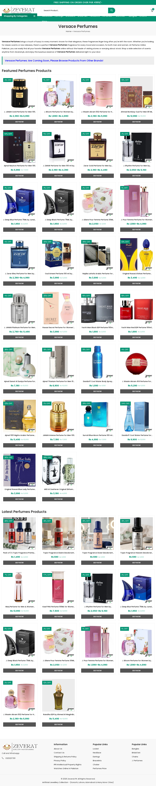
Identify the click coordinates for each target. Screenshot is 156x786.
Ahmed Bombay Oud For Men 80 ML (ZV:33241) (136, 112)
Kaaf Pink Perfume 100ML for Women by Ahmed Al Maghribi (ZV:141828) (59, 607)
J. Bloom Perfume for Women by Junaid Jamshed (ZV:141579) (58, 112)
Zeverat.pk (19, 52)
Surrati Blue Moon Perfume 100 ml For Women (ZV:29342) (97, 435)
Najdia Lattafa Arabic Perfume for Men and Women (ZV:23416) (98, 274)
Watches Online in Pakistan (66, 768)
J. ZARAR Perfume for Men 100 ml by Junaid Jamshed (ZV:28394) (58, 166)
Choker (96, 764)
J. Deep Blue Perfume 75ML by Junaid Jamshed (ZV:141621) (19, 220)
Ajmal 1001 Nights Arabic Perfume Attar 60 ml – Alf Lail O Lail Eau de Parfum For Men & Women (19, 435)
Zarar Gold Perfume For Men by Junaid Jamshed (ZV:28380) (97, 166)
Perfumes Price (100, 768)
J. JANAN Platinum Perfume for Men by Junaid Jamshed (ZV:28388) (19, 327)
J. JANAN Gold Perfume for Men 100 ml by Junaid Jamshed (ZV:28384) (19, 112)
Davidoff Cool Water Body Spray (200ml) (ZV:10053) (97, 381)
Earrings (96, 756)
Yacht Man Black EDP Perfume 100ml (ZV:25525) (97, 327)
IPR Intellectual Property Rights (67, 764)
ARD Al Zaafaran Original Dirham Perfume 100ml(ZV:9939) (58, 489)
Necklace (97, 752)
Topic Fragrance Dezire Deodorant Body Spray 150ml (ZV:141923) (58, 553)
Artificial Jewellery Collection (55, 782)
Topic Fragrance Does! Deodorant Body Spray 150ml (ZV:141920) (97, 553)
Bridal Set (136, 752)
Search (111, 10)
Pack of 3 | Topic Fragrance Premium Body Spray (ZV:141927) (19, 553)
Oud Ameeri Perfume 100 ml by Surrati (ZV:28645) (58, 274)
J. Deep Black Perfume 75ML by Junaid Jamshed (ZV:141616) (58, 220)
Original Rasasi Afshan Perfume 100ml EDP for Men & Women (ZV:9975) (136, 274)
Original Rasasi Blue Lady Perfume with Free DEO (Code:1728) (20, 489)
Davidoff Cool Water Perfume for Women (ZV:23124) (136, 435)
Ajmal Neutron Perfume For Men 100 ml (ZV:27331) (19, 166)
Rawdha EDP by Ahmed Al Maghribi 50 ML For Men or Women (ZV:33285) (58, 714)
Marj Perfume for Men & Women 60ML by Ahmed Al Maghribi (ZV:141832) (19, 607)
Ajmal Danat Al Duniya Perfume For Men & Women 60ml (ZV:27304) (19, 381)
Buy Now (19, 122)
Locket (96, 748)
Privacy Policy (60, 760)
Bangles (135, 748)
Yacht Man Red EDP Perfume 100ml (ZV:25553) (136, 327)
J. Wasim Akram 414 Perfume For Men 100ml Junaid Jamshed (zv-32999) (136, 381)
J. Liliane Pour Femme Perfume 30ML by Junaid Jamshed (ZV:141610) (97, 220)
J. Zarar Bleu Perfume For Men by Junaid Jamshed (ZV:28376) (19, 274)
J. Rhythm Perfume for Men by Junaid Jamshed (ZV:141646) (136, 166)
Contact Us (59, 752)
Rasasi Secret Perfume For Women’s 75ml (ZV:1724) (58, 327)
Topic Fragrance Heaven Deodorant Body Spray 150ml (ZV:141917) (136, 553)
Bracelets (97, 760)
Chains (135, 756)
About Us (58, 748)
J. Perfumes (137, 760)
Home (68, 31)
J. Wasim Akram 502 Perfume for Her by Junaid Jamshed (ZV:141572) (97, 112)
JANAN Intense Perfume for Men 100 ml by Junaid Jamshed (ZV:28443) (58, 435)
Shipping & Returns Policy (65, 756)
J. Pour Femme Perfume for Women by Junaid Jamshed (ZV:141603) (136, 220)
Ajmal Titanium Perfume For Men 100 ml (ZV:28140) (58, 381)
